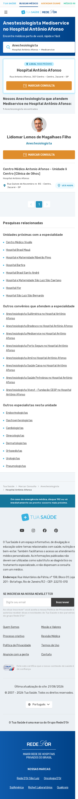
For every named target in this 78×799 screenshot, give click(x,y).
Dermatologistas (16, 443)
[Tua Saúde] (39, 517)
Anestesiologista (50, 486)
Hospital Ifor (13, 288)
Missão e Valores (51, 627)
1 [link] (39, 204)
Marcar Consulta (27, 486)
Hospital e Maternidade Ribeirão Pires (28, 257)
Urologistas (13, 458)
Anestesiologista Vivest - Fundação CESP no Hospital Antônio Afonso (38, 392)
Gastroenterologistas (19, 420)
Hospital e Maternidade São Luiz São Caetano (33, 280)
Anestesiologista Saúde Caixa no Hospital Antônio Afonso (36, 368)
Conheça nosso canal (22, 530)
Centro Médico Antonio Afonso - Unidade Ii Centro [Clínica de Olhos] (35, 171)
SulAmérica (17, 787)
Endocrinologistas (17, 412)
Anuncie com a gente (16, 654)
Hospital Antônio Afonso (39, 70)
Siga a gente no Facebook (45, 530)
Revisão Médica (50, 636)
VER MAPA (67, 185)
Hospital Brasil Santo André (22, 272)
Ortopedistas (14, 450)
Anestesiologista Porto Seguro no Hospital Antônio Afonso (37, 348)
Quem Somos (11, 627)
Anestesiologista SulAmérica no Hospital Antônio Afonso (36, 316)
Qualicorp (62, 787)
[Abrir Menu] (6, 12)
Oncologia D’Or (52, 778)
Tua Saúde (9, 3)
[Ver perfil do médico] (39, 124)
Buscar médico (28, 3)
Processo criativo (13, 636)
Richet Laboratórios (40, 787)
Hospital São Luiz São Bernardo (25, 295)
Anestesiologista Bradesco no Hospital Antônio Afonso (39, 326)
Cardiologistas (14, 428)
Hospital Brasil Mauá (18, 250)
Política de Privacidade (17, 645)
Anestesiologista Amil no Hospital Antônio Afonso (36, 358)
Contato (46, 654)
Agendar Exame (51, 3)
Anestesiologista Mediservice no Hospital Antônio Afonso (36, 336)
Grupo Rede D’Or (58, 722)
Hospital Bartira (15, 265)
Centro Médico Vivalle (19, 242)
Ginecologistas (15, 435)
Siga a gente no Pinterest (56, 530)
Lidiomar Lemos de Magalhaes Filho (39, 137)
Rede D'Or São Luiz (28, 778)
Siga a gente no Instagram (33, 530)
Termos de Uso (50, 645)
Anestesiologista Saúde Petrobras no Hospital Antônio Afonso (39, 380)
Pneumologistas (16, 466)
